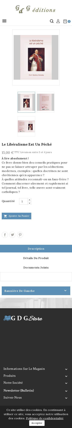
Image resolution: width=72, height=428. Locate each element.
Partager (5, 235)
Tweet (12, 235)
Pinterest (20, 235)
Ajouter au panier (16, 216)
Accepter (36, 423)
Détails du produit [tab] (36, 258)
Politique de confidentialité (44, 418)
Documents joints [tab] (36, 267)
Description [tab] (36, 248)
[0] (65, 21)
